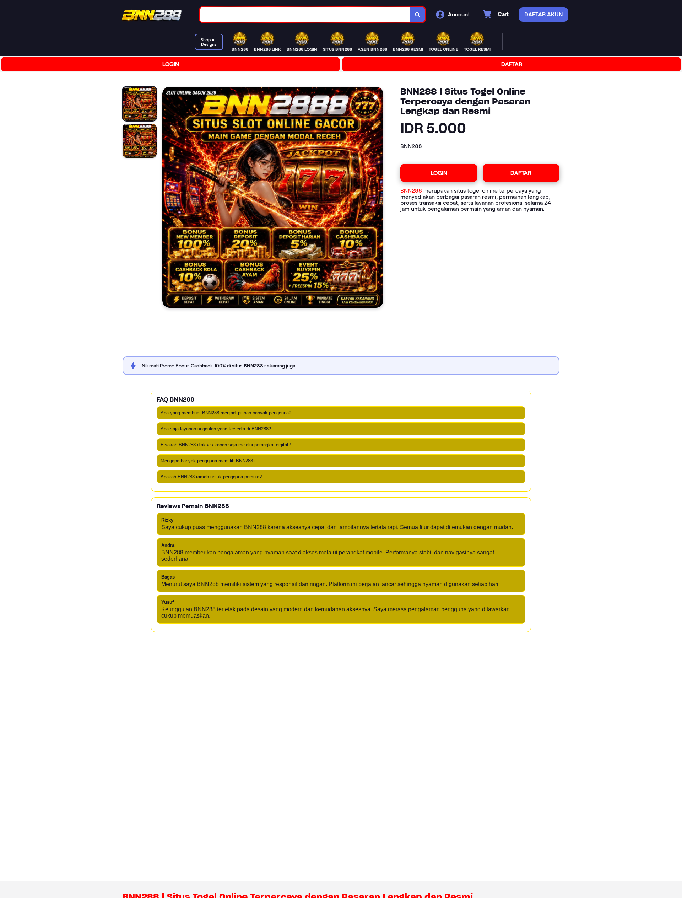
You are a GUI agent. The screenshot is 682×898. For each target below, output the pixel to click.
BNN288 (411, 191)
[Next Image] (377, 198)
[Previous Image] (168, 198)
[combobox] (305, 15)
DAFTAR (511, 64)
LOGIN (170, 64)
